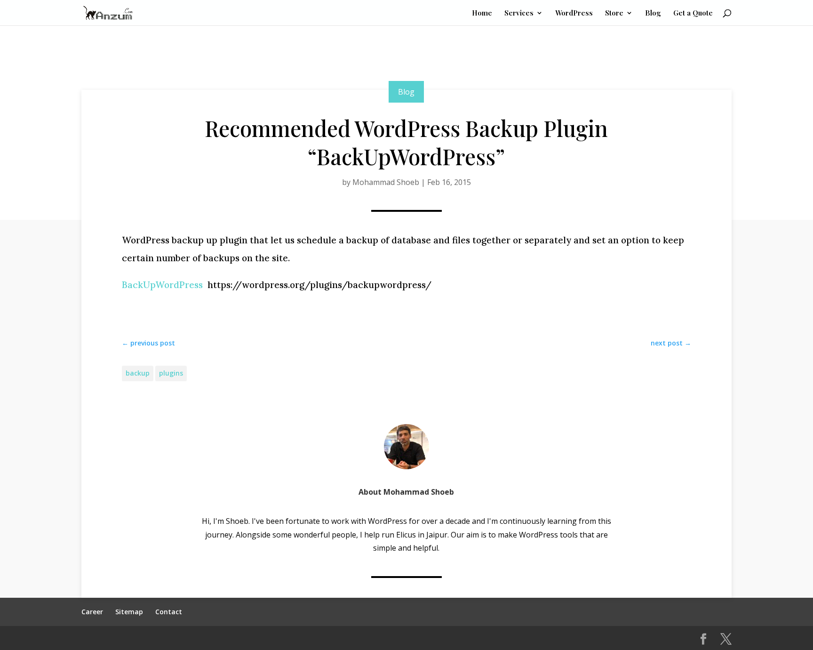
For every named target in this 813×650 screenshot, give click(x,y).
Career (92, 611)
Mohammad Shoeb (385, 182)
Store (614, 13)
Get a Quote (693, 13)
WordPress (574, 13)
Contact (168, 611)
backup (138, 373)
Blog (653, 13)
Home (482, 13)
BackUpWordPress (162, 284)
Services (519, 13)
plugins (171, 373)
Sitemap (129, 611)
